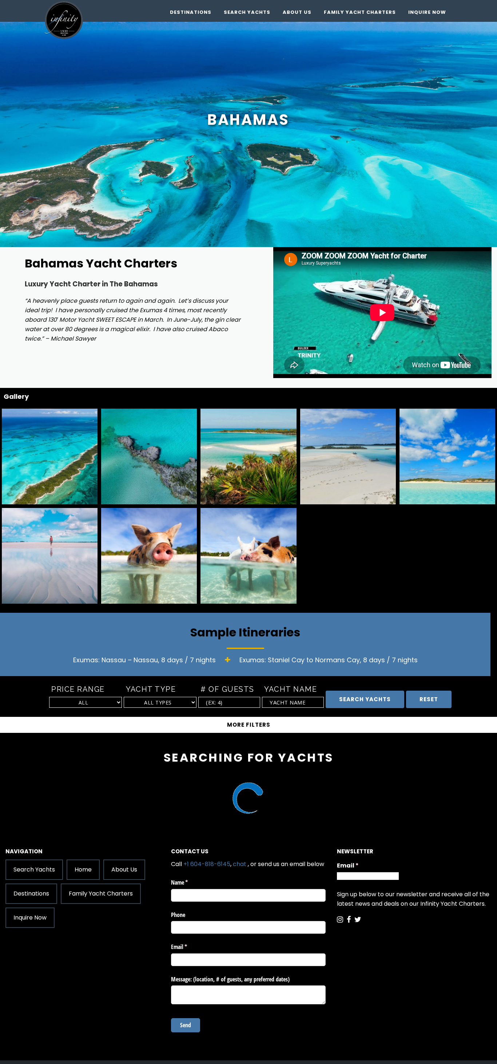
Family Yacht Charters (360, 12)
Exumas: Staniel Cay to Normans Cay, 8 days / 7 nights (328, 659)
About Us (297, 12)
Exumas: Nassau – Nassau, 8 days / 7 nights (144, 659)
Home (83, 869)
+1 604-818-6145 (206, 864)
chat (239, 864)
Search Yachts (247, 12)
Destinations (190, 12)
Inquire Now (427, 12)
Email (362, 865)
